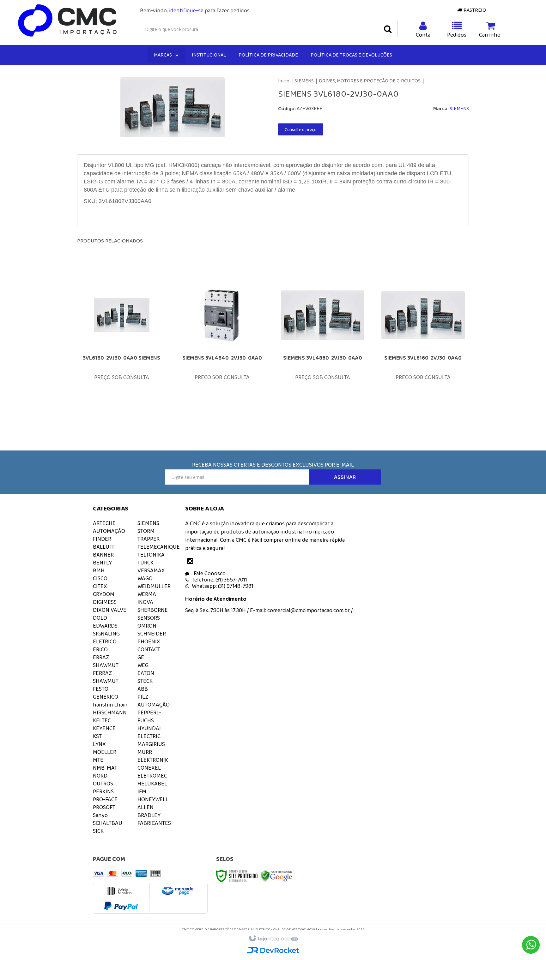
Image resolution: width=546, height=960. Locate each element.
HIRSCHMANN (110, 712)
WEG (143, 665)
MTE (98, 760)
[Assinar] (345, 477)
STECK (145, 681)
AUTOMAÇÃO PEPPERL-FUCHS (153, 712)
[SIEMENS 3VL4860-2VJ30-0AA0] (322, 348)
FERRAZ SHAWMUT (105, 677)
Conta (423, 35)
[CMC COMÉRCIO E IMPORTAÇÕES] (67, 21)
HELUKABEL (152, 783)
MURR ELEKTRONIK (152, 756)
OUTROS (103, 783)
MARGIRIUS (151, 744)
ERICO (100, 649)
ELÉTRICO (105, 641)
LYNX (99, 744)
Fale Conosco (209, 573)
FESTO (100, 689)
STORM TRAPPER (148, 535)
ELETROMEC (152, 776)
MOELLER (104, 752)
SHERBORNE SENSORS (152, 614)
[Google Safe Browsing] (276, 875)
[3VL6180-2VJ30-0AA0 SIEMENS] (121, 348)
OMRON (146, 626)
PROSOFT (104, 807)
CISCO (100, 578)
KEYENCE (104, 728)
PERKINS (103, 791)
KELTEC (102, 720)
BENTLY (102, 562)
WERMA (146, 594)
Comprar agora (125, 384)
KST (97, 736)
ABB (142, 689)
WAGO (145, 578)
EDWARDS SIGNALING (106, 630)
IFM (141, 791)
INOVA (145, 602)
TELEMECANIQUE (158, 547)
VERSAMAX (151, 570)
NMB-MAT (105, 768)
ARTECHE (104, 523)
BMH (99, 570)
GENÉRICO (105, 697)
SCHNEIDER (151, 633)
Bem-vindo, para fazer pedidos (195, 10)
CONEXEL (149, 768)
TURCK (145, 562)
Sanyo (100, 815)
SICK (98, 831)
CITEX (100, 586)
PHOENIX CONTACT (148, 645)
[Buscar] (388, 29)
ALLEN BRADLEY (149, 811)
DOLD (100, 618)
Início (283, 80)
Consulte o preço (301, 129)
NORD (100, 776)
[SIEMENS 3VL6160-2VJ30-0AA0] (423, 348)
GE (140, 657)
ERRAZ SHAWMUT (105, 661)
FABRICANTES (154, 823)
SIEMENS (304, 80)
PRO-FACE (105, 799)
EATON (145, 673)
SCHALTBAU (107, 823)
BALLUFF (104, 547)
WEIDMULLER (154, 586)
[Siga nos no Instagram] (191, 561)
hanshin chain (110, 705)
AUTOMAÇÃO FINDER (109, 535)
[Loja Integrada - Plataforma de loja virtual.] (273, 939)
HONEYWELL (152, 799)
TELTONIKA (151, 555)
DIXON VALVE (109, 610)
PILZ (142, 697)
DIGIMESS (105, 602)
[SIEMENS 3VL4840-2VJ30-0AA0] (222, 348)
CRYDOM (103, 594)
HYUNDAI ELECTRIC (149, 732)
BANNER (103, 555)
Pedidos (456, 35)
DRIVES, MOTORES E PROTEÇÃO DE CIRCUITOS (370, 80)
